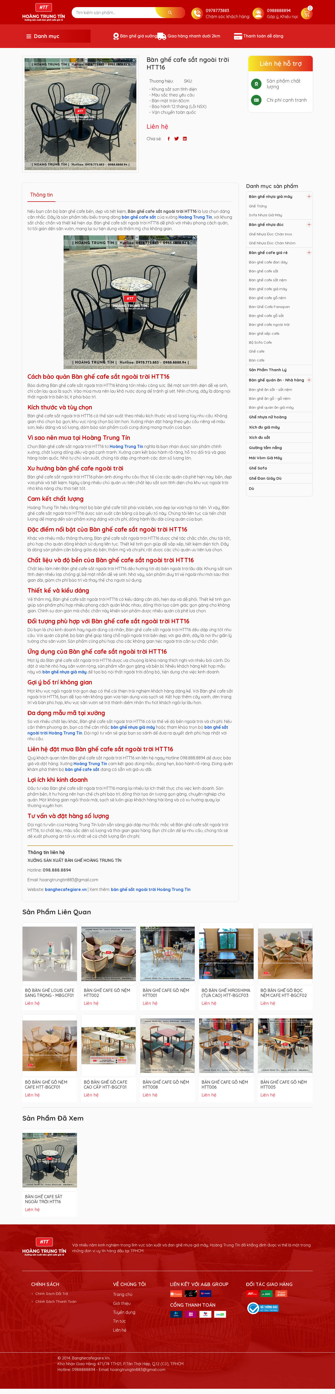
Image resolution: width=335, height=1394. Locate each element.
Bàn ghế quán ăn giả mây (271, 407)
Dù (251, 488)
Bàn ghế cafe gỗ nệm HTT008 (166, 1084)
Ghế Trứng (258, 206)
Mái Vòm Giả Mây (265, 457)
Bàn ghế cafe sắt (263, 271)
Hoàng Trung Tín (195, 217)
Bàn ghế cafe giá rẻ (268, 252)
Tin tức (119, 1321)
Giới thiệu (122, 1303)
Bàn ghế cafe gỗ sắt (266, 315)
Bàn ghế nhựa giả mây (270, 196)
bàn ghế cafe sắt (139, 217)
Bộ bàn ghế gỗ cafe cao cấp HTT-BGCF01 (105, 1084)
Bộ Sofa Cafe (260, 342)
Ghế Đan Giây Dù (265, 478)
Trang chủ (122, 1294)
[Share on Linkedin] (184, 138)
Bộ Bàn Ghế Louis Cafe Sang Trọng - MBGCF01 (49, 993)
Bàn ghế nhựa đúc (266, 224)
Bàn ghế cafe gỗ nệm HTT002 (107, 993)
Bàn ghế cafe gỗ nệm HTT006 (225, 1084)
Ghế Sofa (258, 468)
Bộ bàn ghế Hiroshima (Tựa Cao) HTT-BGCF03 (226, 993)
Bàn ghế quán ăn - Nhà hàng (276, 379)
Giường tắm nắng (265, 447)
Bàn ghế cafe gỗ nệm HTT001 (166, 993)
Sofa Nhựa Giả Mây (265, 215)
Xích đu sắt (259, 437)
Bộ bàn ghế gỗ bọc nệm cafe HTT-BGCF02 (283, 993)
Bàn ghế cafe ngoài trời (269, 324)
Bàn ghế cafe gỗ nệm (267, 297)
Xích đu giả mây (264, 427)
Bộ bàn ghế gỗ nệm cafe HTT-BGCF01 (46, 1084)
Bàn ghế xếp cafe (264, 333)
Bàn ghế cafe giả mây (268, 289)
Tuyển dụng (124, 1312)
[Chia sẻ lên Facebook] (168, 138)
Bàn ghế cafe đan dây (268, 262)
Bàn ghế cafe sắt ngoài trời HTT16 (44, 1199)
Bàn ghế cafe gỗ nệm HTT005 (283, 1084)
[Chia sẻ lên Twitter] (176, 138)
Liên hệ (119, 1330)
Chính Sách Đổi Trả (51, 1293)
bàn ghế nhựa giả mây (64, 671)
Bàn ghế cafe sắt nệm (268, 280)
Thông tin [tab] (41, 194)
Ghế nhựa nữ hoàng (268, 416)
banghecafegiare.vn (66, 889)
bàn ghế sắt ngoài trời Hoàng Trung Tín (151, 889)
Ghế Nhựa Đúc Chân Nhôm (272, 243)
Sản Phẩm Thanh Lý (268, 369)
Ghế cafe (256, 351)
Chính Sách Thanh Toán (55, 1301)
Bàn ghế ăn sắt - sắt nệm (270, 389)
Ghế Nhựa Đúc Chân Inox (270, 234)
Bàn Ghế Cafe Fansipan (269, 306)
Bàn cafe (256, 360)
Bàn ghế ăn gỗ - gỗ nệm (270, 398)
